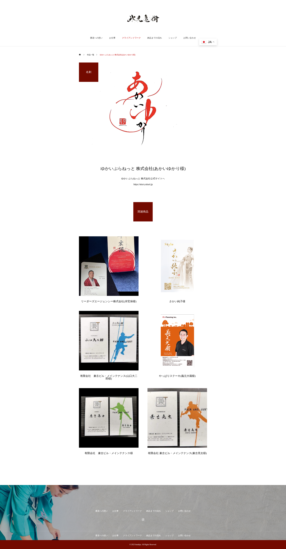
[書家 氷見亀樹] (143, 18)
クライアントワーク (131, 38)
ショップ (172, 38)
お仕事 (112, 38)
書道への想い (96, 38)
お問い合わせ (189, 38)
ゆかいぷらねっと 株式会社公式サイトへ (143, 178)
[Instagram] (143, 519)
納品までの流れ (154, 38)
